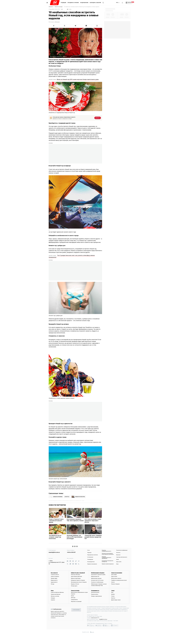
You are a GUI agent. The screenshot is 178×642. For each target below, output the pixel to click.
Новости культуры (59, 6)
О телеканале (90, 557)
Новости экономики (116, 572)
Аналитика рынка (95, 592)
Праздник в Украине (73, 2)
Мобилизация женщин (96, 578)
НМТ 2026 (73, 597)
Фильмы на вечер (55, 596)
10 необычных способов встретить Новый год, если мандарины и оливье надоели (81, 6)
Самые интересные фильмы (57, 592)
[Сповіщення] (122, 3)
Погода (52, 584)
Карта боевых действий (76, 576)
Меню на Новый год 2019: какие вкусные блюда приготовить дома (78, 79)
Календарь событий (95, 2)
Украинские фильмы (55, 594)
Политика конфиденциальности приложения (106, 557)
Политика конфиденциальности (106, 551)
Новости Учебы (75, 590)
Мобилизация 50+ (95, 576)
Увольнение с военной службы (98, 574)
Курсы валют (114, 576)
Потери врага (74, 585)
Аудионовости (54, 582)
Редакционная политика (92, 554)
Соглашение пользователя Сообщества (107, 561)
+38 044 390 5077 (71, 552)
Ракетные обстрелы (75, 574)
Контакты (118, 552)
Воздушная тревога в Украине (78, 580)
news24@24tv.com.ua (54, 552)
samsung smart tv (114, 625)
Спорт (113, 590)
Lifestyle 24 (51, 6)
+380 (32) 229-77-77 (95, 617)
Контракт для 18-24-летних (97, 580)
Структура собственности (121, 557)
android (90, 625)
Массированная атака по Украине (79, 582)
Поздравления (84, 2)
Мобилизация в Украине (97, 572)
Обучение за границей (76, 601)
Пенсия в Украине (115, 584)
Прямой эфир (54, 578)
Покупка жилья (94, 594)
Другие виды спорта (116, 600)
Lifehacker (57, 22)
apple (98, 625)
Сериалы (53, 600)
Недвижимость (95, 590)
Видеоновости (54, 580)
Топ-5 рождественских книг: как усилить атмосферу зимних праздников (72, 256)
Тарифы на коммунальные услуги (119, 580)
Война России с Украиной (78, 572)
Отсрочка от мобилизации (97, 582)
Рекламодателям (90, 561)
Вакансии (118, 554)
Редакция (89, 552)
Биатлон (113, 598)
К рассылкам (76, 609)
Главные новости (55, 574)
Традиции (63, 2)
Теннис (113, 596)
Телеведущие (90, 559)
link (67, 561)
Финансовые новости (116, 578)
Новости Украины (55, 576)
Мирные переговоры (76, 578)
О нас (88, 550)
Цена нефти (114, 574)
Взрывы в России (75, 584)
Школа (72, 595)
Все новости (54, 572)
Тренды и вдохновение (96, 596)
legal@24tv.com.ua (103, 619)
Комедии (53, 598)
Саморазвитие (74, 599)
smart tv (106, 625)
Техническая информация (121, 550)
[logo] (54, 3)
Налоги (113, 582)
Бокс (112, 592)
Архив (117, 559)
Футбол (113, 594)
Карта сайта (118, 561)
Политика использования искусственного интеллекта (108, 554)
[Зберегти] (97, 26)
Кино (52, 590)
